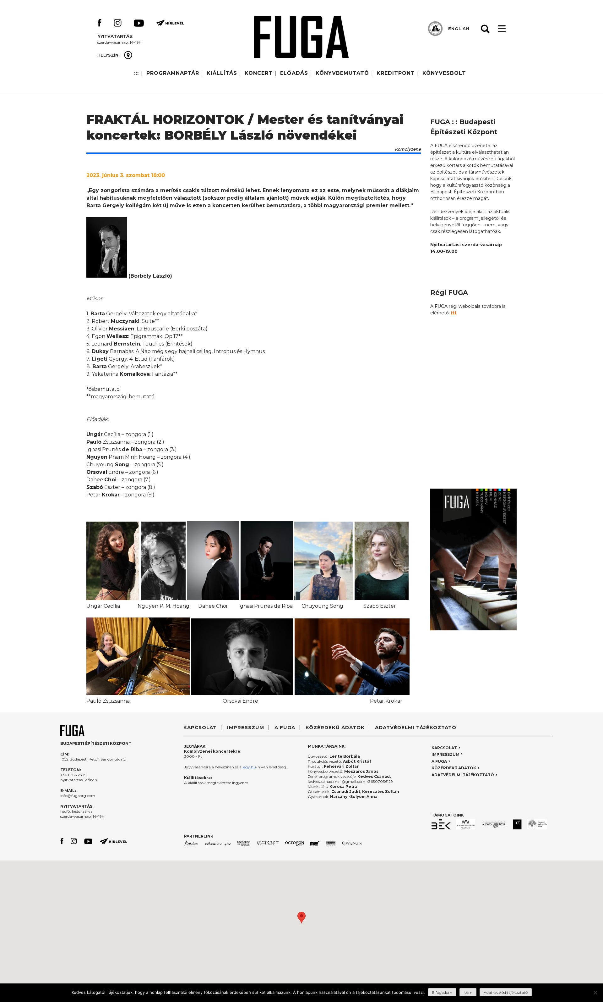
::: (136, 73)
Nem (468, 992)
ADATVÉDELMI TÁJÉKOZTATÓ (415, 727)
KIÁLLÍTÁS (222, 73)
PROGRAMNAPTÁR (172, 73)
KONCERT (259, 73)
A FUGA (284, 727)
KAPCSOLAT (200, 727)
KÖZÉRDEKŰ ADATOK (335, 727)
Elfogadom (442, 992)
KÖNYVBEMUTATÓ (342, 73)
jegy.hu (249, 767)
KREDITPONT (396, 73)
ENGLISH (459, 28)
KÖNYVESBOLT (444, 73)
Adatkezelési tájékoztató (506, 992)
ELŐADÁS (294, 73)
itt (454, 313)
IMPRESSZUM (245, 727)
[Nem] (595, 992)
